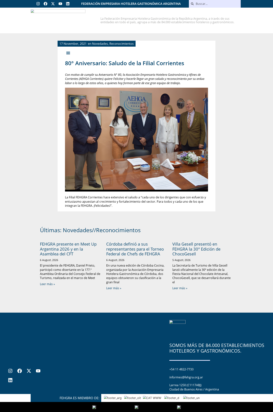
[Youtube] (60, 3)
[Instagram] (38, 3)
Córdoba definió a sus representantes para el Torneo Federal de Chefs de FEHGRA (135, 249)
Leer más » (47, 284)
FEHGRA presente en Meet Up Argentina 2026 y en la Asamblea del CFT (68, 249)
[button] (68, 53)
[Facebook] (45, 3)
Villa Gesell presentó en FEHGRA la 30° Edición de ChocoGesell (196, 249)
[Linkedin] (68, 3)
